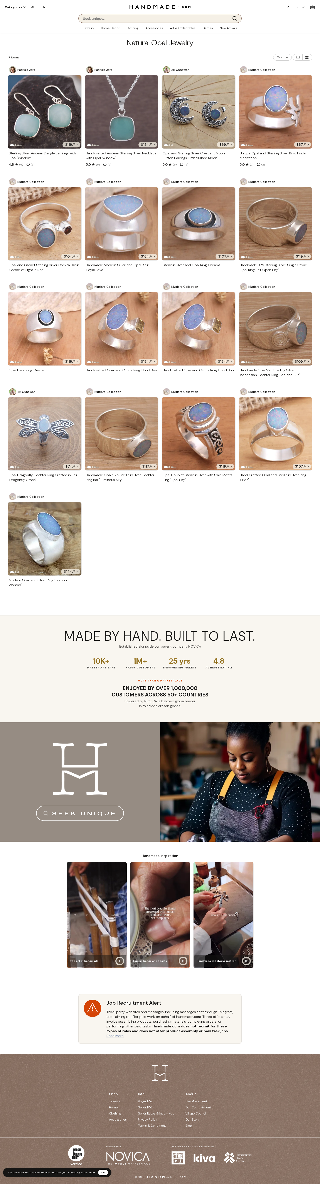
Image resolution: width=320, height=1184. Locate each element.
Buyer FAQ (145, 1101)
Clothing (132, 28)
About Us (38, 7)
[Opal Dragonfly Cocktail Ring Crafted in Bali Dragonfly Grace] (44, 434)
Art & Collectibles (182, 28)
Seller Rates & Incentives (156, 1113)
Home (113, 1107)
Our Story (192, 1119)
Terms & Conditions (152, 1126)
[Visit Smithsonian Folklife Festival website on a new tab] (178, 1157)
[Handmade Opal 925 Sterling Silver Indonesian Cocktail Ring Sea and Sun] (275, 328)
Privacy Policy (147, 1119)
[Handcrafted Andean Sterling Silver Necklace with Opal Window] (121, 112)
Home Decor (110, 28)
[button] (15, 7)
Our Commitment (198, 1107)
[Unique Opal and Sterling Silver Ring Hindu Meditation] (275, 112)
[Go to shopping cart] (312, 7)
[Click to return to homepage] (160, 7)
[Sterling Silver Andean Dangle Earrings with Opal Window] (44, 112)
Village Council (195, 1113)
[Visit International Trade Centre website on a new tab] (238, 1158)
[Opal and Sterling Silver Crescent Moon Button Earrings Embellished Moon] (198, 112)
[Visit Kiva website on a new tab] (204, 1158)
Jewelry (88, 28)
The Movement (196, 1101)
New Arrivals (228, 28)
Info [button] (141, 1094)
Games (207, 28)
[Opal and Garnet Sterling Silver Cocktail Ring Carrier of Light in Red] (44, 224)
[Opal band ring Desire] (44, 328)
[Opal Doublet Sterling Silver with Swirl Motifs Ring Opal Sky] (198, 434)
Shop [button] (113, 1094)
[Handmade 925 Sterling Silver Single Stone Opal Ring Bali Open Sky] (275, 224)
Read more (115, 1036)
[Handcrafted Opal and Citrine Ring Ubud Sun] (121, 328)
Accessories (154, 28)
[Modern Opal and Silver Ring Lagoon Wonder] (44, 538)
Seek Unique (84, 813)
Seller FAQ (145, 1107)
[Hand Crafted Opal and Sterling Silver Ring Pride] (275, 434)
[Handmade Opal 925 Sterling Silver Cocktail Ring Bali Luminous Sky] (121, 434)
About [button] (190, 1094)
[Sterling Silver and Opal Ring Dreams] (198, 224)
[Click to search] (236, 18)
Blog (188, 1126)
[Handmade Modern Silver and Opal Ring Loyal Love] (121, 224)
